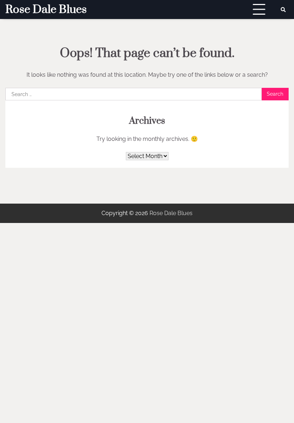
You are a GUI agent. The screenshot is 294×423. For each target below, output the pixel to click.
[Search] (283, 9)
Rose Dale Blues (46, 10)
